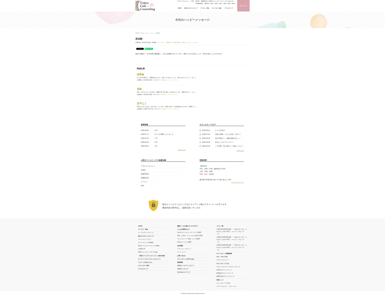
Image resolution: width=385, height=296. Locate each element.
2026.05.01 (145, 146)
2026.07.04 (206, 134)
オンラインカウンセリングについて (149, 259)
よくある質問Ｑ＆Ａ (183, 229)
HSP (142, 186)
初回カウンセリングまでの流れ (148, 252)
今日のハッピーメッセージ (147, 33)
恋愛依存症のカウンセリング (225, 276)
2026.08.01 (145, 130)
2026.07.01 (145, 138)
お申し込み (243, 6)
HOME (179, 8)
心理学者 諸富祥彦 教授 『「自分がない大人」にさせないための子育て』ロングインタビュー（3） (231, 247)
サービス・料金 (205, 8)
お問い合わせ (181, 255)
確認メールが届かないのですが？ (187, 226)
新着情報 (180, 262)
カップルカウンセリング (146, 232)
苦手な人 (142, 103)
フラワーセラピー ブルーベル (226, 286)
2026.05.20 (206, 142)
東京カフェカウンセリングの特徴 (148, 245)
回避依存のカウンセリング (224, 273)
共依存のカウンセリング (224, 270)
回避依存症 (145, 174)
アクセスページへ (237, 182)
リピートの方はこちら (145, 262)
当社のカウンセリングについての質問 (189, 232)
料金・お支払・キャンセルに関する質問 (190, 235)
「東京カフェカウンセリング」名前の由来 (151, 255)
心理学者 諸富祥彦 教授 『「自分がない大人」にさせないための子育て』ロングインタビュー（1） (231, 231)
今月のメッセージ (182, 269)
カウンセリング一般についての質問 (188, 239)
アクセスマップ (229, 8)
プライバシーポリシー (184, 249)
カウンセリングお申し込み (185, 259)
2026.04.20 (206, 146)
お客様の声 (141, 249)
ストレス (144, 182)
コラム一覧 (219, 226)
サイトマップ (181, 252)
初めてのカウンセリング (191, 8)
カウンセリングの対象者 (146, 242)
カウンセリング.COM (223, 283)
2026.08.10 (206, 130)
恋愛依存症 (145, 178)
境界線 (140, 74)
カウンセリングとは (144, 239)
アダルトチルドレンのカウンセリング (228, 266)
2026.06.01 (145, 142)
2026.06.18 (206, 138)
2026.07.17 (145, 134)
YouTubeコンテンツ (183, 272)
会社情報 (180, 245)
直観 (139, 89)
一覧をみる (181, 150)
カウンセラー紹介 (217, 8)
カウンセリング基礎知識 (224, 253)
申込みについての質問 (184, 242)
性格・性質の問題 (222, 256)
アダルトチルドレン (148, 166)
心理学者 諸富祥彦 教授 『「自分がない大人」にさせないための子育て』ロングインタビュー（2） (231, 239)
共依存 (143, 170)
